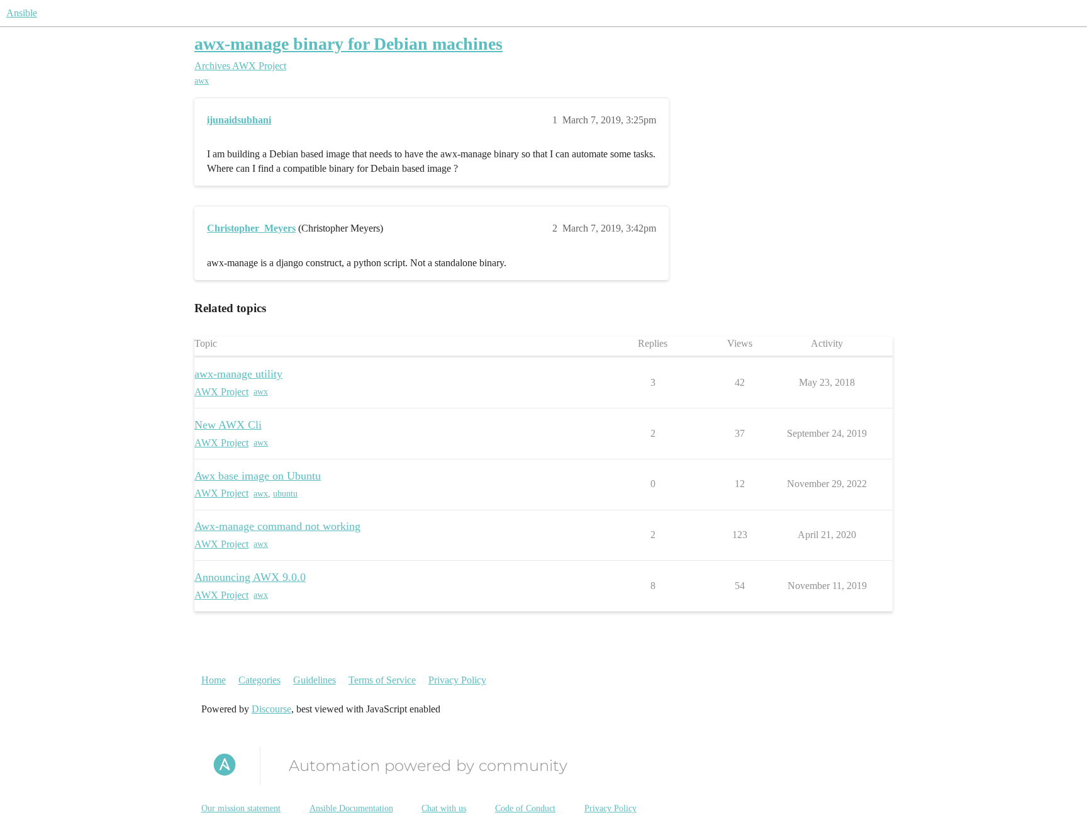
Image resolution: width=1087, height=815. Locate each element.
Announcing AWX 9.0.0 (250, 577)
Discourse (271, 709)
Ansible (21, 13)
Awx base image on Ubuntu (257, 475)
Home (213, 680)
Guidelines (314, 680)
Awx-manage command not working (277, 526)
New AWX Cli (228, 425)
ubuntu (285, 493)
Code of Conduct (525, 808)
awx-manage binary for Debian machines (348, 43)
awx (201, 81)
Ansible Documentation (351, 808)
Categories (259, 680)
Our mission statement (241, 808)
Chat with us (443, 808)
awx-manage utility (238, 374)
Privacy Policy (457, 680)
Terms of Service (382, 680)
